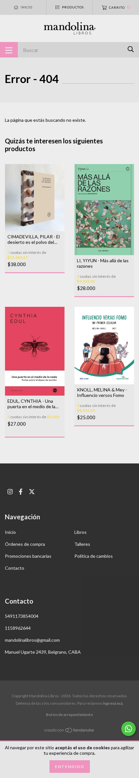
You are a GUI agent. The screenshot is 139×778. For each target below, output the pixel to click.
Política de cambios (93, 556)
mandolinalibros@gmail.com (32, 640)
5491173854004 (21, 616)
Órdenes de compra (25, 544)
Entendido (69, 766)
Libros (80, 532)
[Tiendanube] (69, 731)
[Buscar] (130, 49)
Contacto (14, 568)
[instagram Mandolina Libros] (10, 491)
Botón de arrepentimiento (69, 714)
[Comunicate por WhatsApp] (128, 728)
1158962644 (18, 628)
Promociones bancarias (28, 556)
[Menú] (9, 49)
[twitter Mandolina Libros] (31, 491)
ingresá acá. (113, 703)
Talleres (82, 544)
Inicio (10, 532)
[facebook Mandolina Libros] (20, 491)
